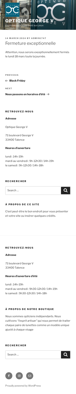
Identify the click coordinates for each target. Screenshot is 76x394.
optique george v (29, 20)
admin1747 (38, 38)
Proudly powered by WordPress (23, 385)
